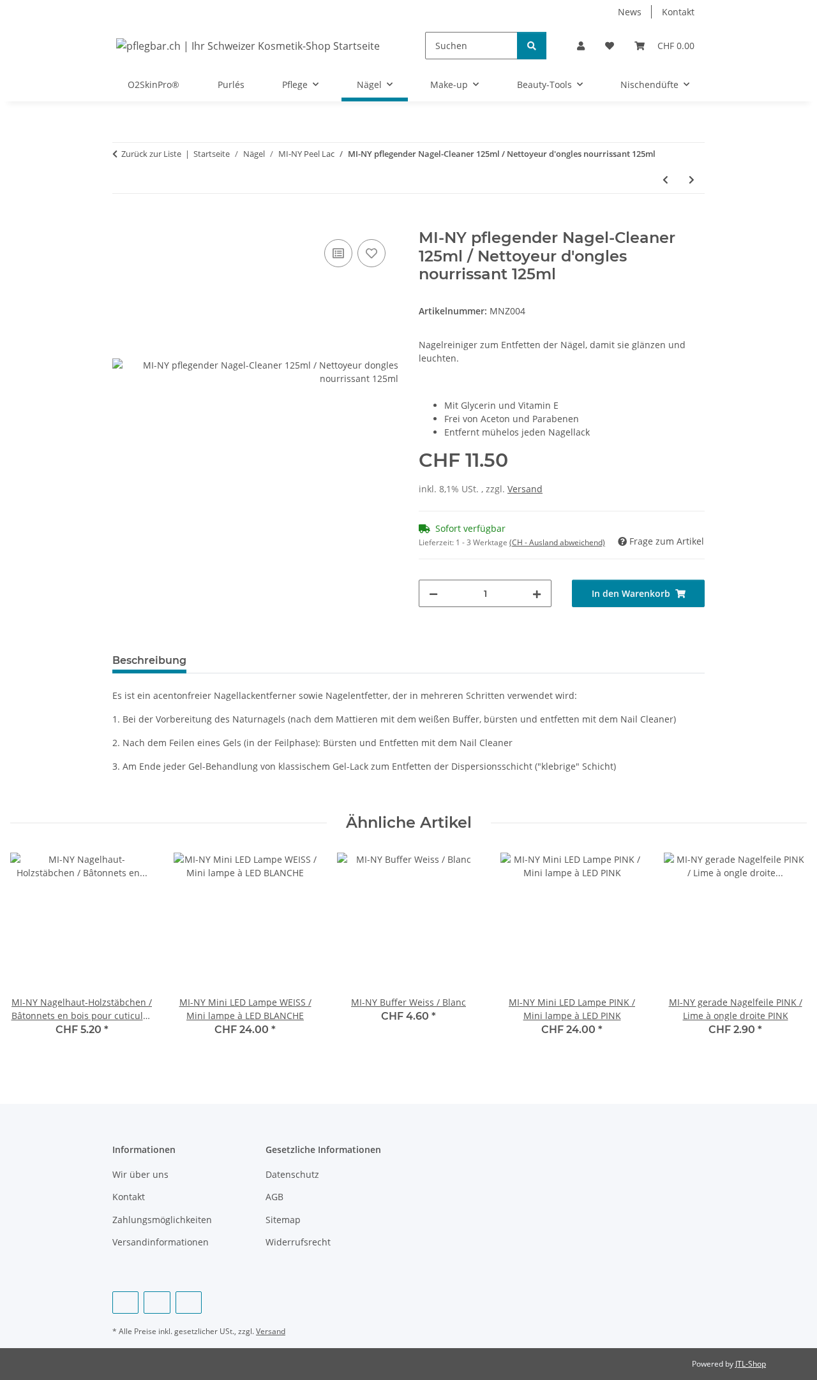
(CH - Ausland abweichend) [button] (557, 542)
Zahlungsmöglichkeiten (162, 1220)
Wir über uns (140, 1174)
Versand (525, 489)
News (629, 12)
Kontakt (678, 12)
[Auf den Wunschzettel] (371, 253)
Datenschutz (292, 1174)
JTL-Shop (750, 1363)
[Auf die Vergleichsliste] (338, 253)
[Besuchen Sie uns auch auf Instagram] (189, 1302)
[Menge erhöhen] (537, 593)
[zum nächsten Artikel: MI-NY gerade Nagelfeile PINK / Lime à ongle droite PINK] (691, 179)
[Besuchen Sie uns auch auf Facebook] (125, 1302)
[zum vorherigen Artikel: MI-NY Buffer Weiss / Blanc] (665, 179)
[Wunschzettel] (609, 46)
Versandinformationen (160, 1242)
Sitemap (283, 1220)
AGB (274, 1197)
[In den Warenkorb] (122, 222)
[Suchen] (531, 45)
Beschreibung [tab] (149, 660)
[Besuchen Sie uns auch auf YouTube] (157, 1302)
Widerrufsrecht (298, 1242)
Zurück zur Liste (151, 153)
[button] (581, 46)
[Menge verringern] (433, 593)
